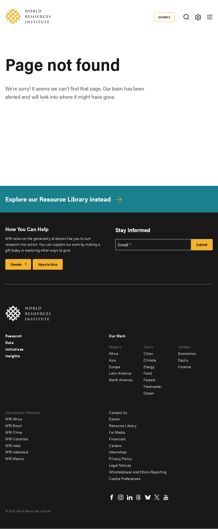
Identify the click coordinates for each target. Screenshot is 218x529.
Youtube (166, 497)
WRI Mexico (14, 458)
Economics (187, 353)
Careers (115, 445)
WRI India (13, 445)
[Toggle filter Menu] (198, 17)
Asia (112, 360)
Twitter (157, 497)
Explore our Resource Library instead (58, 199)
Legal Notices (120, 465)
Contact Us (118, 412)
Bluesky (147, 497)
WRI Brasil (13, 425)
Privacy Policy (120, 458)
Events (114, 418)
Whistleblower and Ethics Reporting (137, 471)
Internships (118, 451)
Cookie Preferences (124, 478)
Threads (138, 497)
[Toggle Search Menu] (186, 17)
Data (9, 342)
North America (121, 379)
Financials (117, 438)
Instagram (120, 497)
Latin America (120, 373)
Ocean (149, 393)
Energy (149, 366)
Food (148, 373)
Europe (114, 366)
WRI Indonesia (16, 451)
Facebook (111, 497)
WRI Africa (13, 418)
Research (13, 335)
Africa (113, 353)
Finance (184, 366)
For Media (117, 432)
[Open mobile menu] (210, 17)
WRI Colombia (16, 438)
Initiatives (14, 349)
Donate (164, 17)
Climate (150, 360)
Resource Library (122, 425)
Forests (150, 379)
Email (123, 245)
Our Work (117, 335)
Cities (148, 353)
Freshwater (153, 386)
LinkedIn (129, 497)
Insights (12, 355)
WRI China (13, 432)
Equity (183, 360)
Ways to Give (47, 264)
